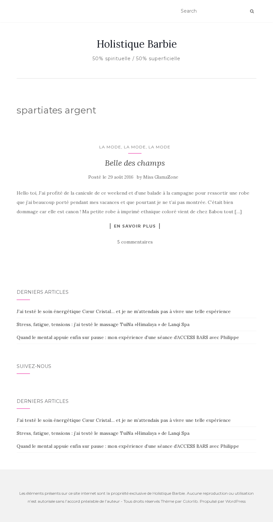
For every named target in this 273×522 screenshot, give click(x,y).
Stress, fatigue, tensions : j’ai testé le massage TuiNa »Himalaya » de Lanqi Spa (103, 324)
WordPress (235, 501)
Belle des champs (135, 163)
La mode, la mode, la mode (134, 146)
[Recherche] (251, 11)
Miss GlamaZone (160, 177)
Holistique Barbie (137, 44)
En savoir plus (135, 226)
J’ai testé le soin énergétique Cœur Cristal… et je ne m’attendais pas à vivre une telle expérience (124, 311)
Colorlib (190, 501)
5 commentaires (135, 242)
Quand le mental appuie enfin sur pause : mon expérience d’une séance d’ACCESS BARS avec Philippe (128, 337)
